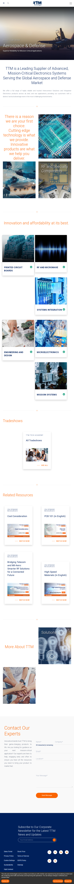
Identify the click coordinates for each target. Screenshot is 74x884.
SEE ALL (44, 465)
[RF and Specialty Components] (54, 179)
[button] (4, 3)
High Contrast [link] (8, 869)
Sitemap (20, 865)
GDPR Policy (21, 860)
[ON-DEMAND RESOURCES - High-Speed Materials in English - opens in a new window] (55, 582)
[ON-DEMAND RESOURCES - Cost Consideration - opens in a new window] (18, 525)
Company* (59, 742)
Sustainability (8, 865)
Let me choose (57, 881)
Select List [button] (71, 759)
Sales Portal (8, 851)
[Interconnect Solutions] (54, 136)
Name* (38, 742)
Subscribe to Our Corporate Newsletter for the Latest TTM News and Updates (36, 830)
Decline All (5, 881)
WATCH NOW (24, 541)
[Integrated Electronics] (19, 179)
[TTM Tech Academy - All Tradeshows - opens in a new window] (37, 450)
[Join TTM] (19, 685)
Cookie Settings (9, 860)
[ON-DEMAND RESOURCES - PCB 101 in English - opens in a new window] (55, 525)
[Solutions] (54, 645)
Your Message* (42, 775)
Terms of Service (23, 856)
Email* (38, 751)
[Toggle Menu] (70, 3)
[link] (60, 854)
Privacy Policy (9, 856)
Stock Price (21, 851)
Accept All (68, 881)
